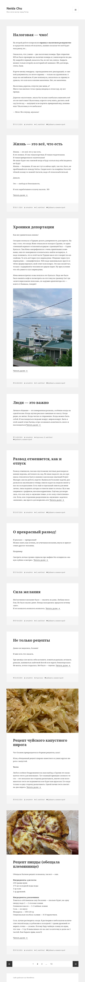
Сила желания (26, 591)
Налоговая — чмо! (30, 34)
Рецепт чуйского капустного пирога (40, 742)
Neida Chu (14, 8)
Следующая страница (75, 964)
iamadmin (29, 124)
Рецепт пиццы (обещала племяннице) (36, 864)
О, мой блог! (40, 124)
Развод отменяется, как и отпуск (37, 461)
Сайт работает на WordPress (23, 978)
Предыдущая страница (9, 964)
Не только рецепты (31, 640)
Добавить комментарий (56, 124)
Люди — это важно (31, 402)
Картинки (39, 437)
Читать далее (20, 195)
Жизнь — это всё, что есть (38, 143)
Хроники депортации (33, 226)
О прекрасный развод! (34, 531)
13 (52, 964)
